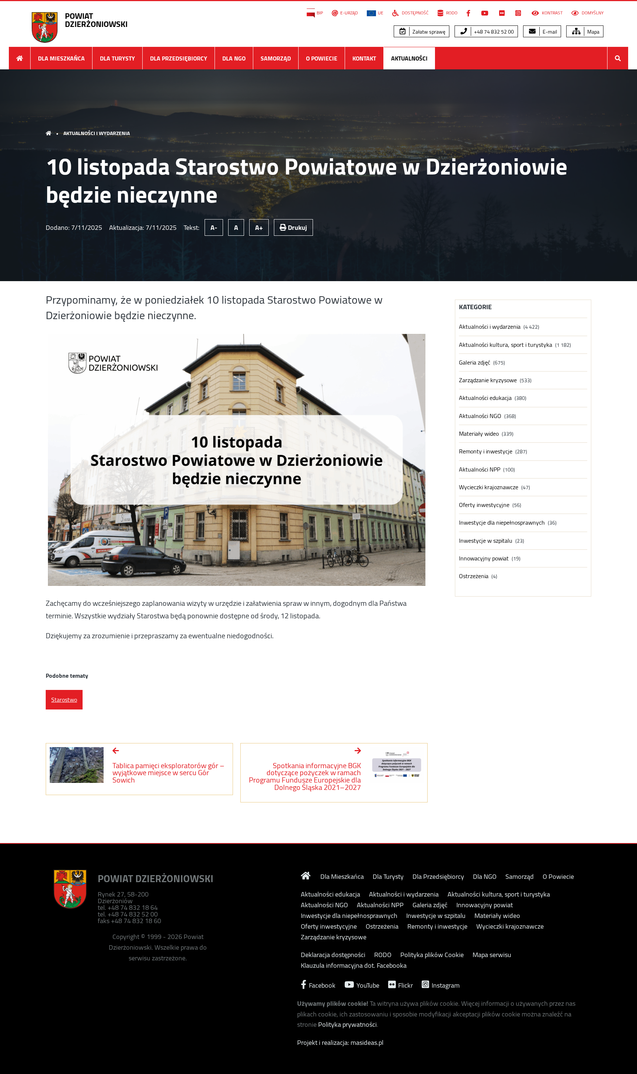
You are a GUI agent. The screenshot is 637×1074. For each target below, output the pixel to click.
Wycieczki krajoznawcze (488, 487)
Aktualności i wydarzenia (96, 133)
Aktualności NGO (480, 416)
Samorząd (276, 58)
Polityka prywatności (347, 1024)
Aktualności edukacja (485, 398)
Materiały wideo (479, 434)
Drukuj (296, 227)
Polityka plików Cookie (432, 955)
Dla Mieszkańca (61, 58)
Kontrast (552, 13)
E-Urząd (349, 13)
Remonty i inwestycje (485, 451)
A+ (259, 227)
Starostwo (64, 699)
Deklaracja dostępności (333, 955)
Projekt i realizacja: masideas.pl (340, 1042)
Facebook (321, 984)
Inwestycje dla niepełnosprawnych (502, 522)
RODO (451, 13)
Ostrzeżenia (473, 576)
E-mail (549, 32)
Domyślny (592, 13)
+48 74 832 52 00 (493, 32)
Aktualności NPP (479, 469)
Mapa (592, 32)
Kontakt (364, 58)
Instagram (445, 984)
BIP (320, 13)
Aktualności (409, 58)
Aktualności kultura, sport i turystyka (505, 345)
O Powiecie (321, 58)
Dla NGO (234, 58)
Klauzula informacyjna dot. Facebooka (354, 965)
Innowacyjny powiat (484, 558)
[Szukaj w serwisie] (618, 58)
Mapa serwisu (492, 955)
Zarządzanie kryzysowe (488, 380)
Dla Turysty (117, 58)
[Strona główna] (19, 58)
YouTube (367, 984)
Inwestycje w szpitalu (485, 541)
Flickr (405, 984)
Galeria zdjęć (474, 362)
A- (213, 227)
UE (380, 13)
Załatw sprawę (428, 32)
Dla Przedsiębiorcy (178, 58)
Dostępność (415, 13)
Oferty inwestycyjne (484, 505)
